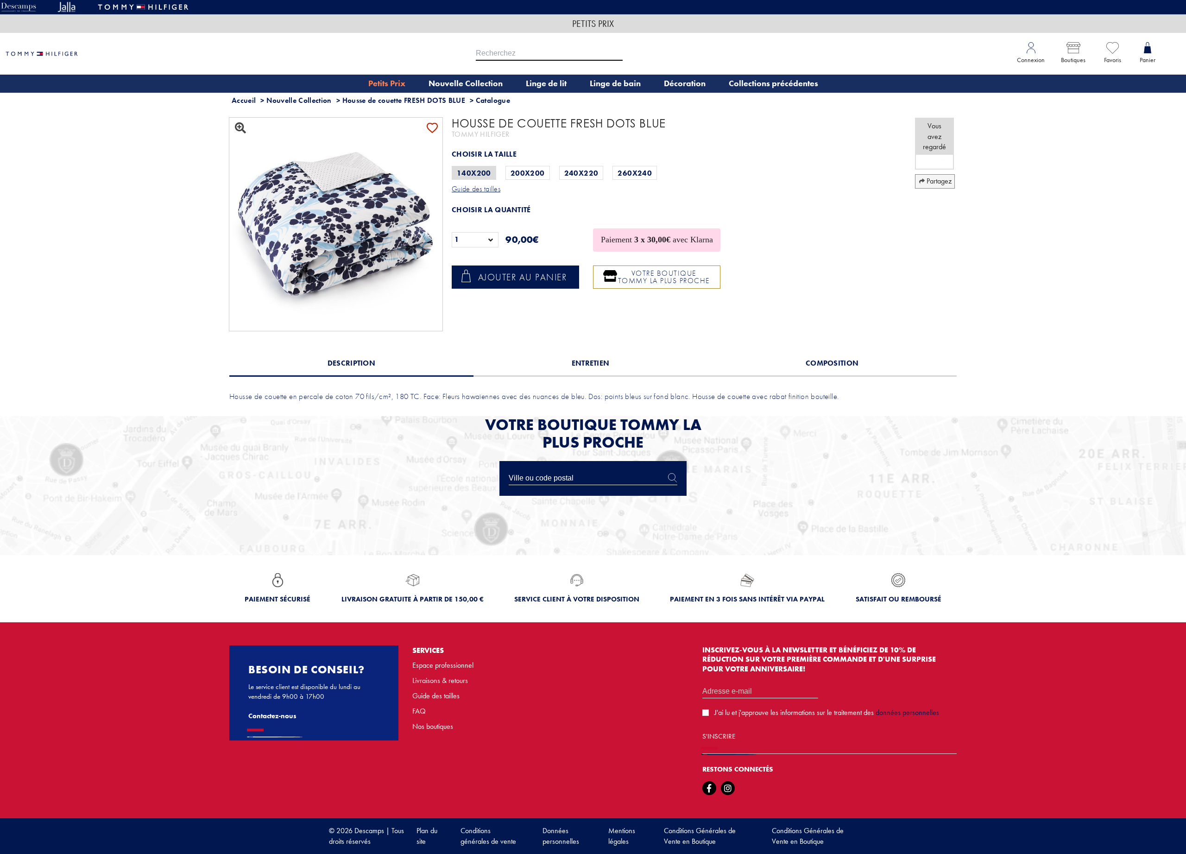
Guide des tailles (436, 696)
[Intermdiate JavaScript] (709, 788)
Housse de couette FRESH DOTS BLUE (404, 100)
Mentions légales (621, 836)
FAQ (419, 711)
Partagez (939, 181)
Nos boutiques (432, 726)
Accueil (244, 100)
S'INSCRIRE (718, 736)
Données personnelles (561, 836)
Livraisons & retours (440, 680)
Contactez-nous (272, 716)
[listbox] (475, 239)
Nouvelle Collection (299, 100)
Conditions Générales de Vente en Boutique (700, 836)
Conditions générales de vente (488, 836)
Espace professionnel (442, 665)
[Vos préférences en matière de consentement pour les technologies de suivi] (1170, 838)
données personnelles (907, 712)
